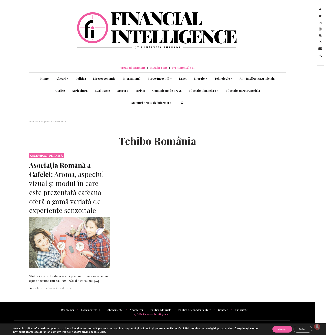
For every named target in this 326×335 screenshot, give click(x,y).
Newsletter (136, 310)
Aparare (122, 90)
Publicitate (241, 310)
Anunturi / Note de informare (152, 103)
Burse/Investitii (160, 78)
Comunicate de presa (166, 90)
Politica (80, 78)
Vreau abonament (132, 67)
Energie (200, 78)
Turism (140, 90)
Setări (302, 329)
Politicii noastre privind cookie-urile (83, 332)
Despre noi (67, 310)
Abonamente (115, 310)
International (131, 78)
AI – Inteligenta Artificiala (257, 78)
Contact (223, 310)
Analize (60, 90)
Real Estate (102, 90)
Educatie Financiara (204, 90)
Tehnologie (224, 78)
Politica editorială (160, 310)
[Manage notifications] (317, 327)
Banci (183, 78)
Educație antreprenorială (243, 90)
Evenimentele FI (183, 67)
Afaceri (62, 78)
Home (44, 78)
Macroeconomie (104, 78)
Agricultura (80, 90)
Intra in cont (158, 67)
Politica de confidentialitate (194, 310)
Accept (282, 329)
